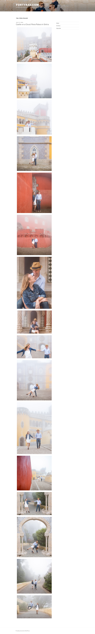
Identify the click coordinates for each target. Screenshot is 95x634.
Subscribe (58, 28)
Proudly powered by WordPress (23, 630)
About (57, 23)
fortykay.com (27, 4)
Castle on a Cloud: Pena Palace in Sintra (32, 24)
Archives (58, 25)
